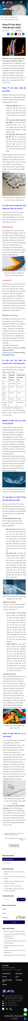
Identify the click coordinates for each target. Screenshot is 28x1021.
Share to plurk (19, 34)
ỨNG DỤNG (19, 973)
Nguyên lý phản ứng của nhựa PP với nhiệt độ (14, 946)
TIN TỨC (4, 976)
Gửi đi (14, 922)
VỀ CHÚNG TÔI (6, 973)
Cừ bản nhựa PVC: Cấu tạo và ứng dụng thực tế (14, 877)
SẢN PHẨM (5, 965)
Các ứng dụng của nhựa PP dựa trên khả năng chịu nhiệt (14, 951)
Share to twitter (15, 34)
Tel (25, 1019)
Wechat (25, 1014)
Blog (6, 17)
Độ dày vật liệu (9, 938)
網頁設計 (16, 1018)
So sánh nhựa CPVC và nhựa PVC (12, 886)
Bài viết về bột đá (13, 17)
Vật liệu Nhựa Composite (8, 967)
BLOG (17, 976)
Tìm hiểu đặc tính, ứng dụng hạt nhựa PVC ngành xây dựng (14, 890)
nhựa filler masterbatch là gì (13, 348)
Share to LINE (12, 34)
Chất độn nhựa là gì (8, 352)
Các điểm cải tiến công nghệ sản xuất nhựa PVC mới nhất (13, 882)
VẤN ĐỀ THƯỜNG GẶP (7, 980)
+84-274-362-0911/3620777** (15, 1001)
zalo (25, 1010)
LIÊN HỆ (4, 984)
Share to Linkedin (23, 34)
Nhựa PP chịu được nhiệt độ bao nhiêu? (14, 931)
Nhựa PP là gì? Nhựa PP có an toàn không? (14, 839)
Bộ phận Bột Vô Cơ (7, 970)
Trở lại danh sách (14, 845)
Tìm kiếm (22, 899)
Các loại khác (17, 970)
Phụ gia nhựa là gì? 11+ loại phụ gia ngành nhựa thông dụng (14, 834)
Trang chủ (1, 17)
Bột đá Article (7, 863)
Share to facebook (8, 34)
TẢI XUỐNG (19, 980)
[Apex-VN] (7, 2)
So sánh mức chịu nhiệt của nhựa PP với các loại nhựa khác (14, 942)
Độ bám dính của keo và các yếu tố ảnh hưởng (14, 873)
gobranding (19, 30)
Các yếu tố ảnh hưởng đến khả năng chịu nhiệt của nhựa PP (15, 935)
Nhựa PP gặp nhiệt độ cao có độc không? (14, 955)
